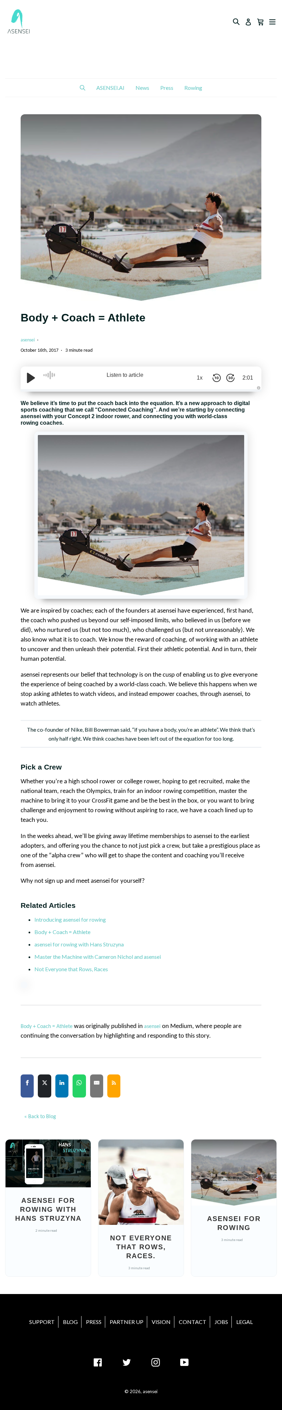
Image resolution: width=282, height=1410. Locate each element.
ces (104, 969)
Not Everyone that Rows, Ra (67, 969)
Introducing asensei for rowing (70, 919)
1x (200, 378)
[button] (82, 88)
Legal (244, 1321)
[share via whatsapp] (79, 1089)
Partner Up (126, 1321)
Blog (70, 1321)
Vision (161, 1321)
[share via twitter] (44, 1089)
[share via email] (96, 1089)
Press (166, 87)
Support (42, 1321)
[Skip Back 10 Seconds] (217, 378)
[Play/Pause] (31, 378)
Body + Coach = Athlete (62, 932)
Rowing (193, 87)
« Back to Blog (40, 1117)
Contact (192, 1321)
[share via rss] (113, 1089)
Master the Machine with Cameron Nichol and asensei (97, 956)
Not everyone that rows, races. (141, 1247)
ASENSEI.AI (110, 87)
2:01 (247, 378)
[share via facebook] (27, 1089)
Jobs (221, 1321)
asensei (28, 340)
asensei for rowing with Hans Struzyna (79, 944)
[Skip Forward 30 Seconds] (230, 378)
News (142, 87)
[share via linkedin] (61, 1089)
